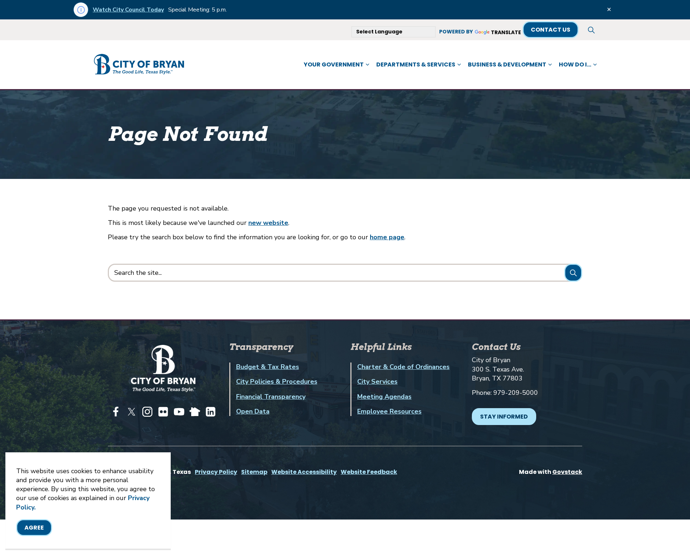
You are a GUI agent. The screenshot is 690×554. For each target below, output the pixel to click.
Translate (506, 32)
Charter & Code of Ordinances (403, 367)
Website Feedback (369, 472)
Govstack (567, 472)
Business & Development (507, 64)
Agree (34, 527)
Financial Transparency (270, 396)
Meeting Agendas (384, 396)
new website (268, 222)
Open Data (253, 411)
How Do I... (575, 64)
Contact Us (550, 30)
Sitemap (254, 472)
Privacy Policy (216, 472)
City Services (377, 381)
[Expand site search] (591, 30)
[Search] (573, 273)
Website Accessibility (304, 472)
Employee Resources (389, 411)
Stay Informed (504, 416)
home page (387, 237)
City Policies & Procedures (276, 381)
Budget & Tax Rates (267, 367)
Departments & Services (415, 64)
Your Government (334, 64)
